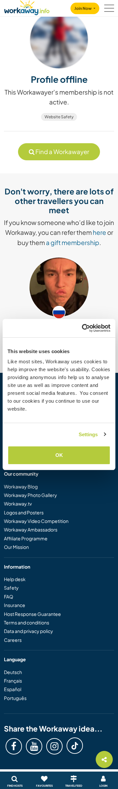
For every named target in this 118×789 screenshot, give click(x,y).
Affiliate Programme (26, 538)
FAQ (8, 596)
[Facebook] (14, 746)
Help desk (15, 579)
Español (12, 689)
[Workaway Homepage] (27, 7)
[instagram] (54, 746)
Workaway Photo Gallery (30, 495)
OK (59, 455)
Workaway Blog (21, 486)
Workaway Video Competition (36, 521)
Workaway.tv (18, 504)
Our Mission (16, 547)
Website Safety (59, 116)
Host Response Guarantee (32, 614)
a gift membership (72, 242)
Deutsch (13, 672)
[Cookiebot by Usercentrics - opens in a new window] (83, 328)
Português (15, 698)
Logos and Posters (24, 512)
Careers (13, 640)
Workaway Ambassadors (30, 529)
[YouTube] (34, 746)
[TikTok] (75, 745)
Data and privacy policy (28, 631)
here (99, 232)
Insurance (14, 605)
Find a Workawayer (61, 151)
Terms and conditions (26, 622)
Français (13, 681)
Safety (11, 588)
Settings (88, 434)
